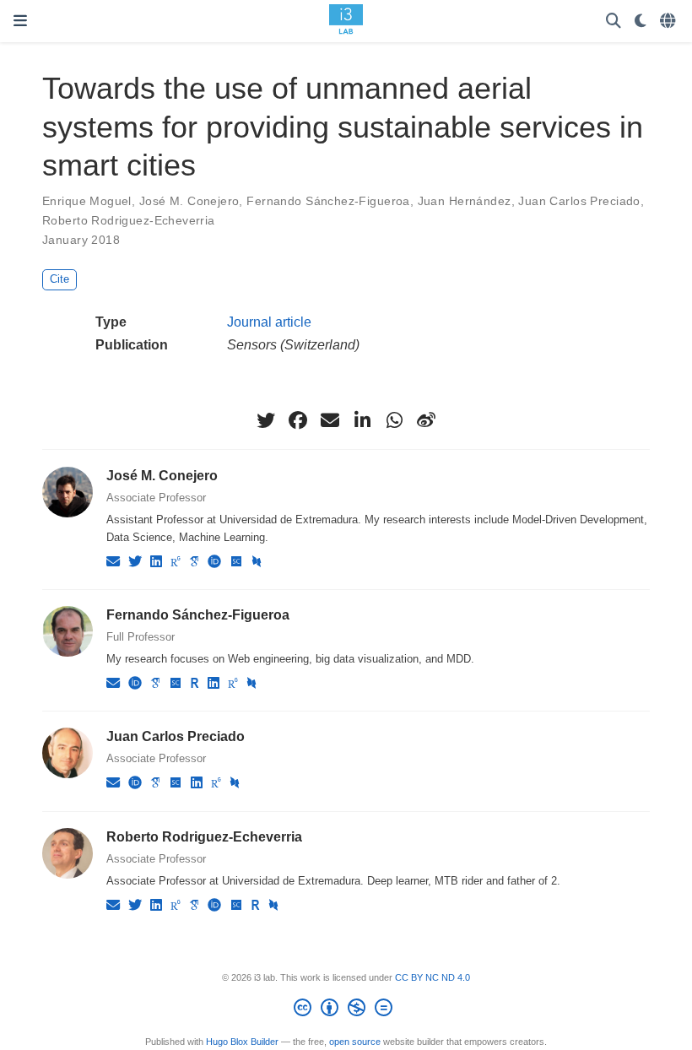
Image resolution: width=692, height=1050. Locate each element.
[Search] (613, 21)
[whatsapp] (394, 420)
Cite (59, 279)
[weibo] (426, 420)
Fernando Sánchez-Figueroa (328, 201)
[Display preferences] (640, 21)
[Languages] (669, 21)
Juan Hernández (464, 201)
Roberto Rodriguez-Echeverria (128, 220)
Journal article (269, 321)
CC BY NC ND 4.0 (432, 977)
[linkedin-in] (362, 420)
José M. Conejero (189, 201)
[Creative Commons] (346, 1010)
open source (355, 1041)
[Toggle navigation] (20, 21)
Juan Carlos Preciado (579, 201)
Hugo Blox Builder (242, 1041)
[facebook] (298, 420)
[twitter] (265, 420)
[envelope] (330, 420)
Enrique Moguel (87, 201)
